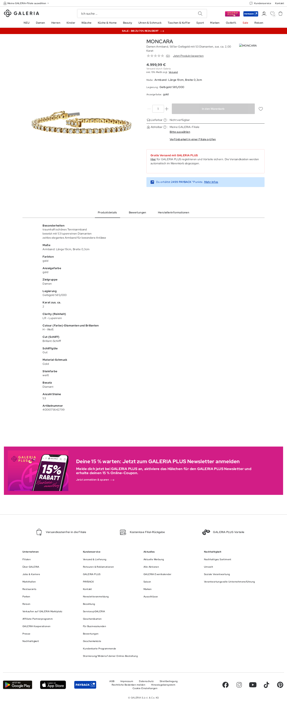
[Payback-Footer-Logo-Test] (85, 684)
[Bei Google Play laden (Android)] (17, 684)
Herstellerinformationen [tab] (173, 212)
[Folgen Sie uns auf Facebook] (225, 685)
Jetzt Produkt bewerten (188, 56)
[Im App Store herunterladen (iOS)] (53, 684)
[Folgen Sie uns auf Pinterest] (280, 685)
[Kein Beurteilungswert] (156, 56)
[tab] (81, 122)
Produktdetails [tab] (107, 212)
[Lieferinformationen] (165, 120)
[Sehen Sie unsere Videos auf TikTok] (266, 685)
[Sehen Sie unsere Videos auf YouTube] (253, 685)
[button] (26, 3)
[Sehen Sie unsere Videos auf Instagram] (239, 685)
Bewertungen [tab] (137, 212)
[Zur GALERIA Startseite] (21, 14)
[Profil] (264, 13)
